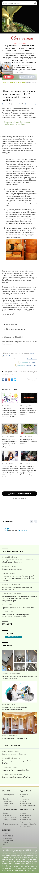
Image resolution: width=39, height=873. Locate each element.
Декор (24, 813)
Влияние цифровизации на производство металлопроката (17, 588)
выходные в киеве (8, 374)
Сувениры (6, 805)
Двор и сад (25, 817)
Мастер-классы (21, 82)
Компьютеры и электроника (11, 817)
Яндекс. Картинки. (32, 359)
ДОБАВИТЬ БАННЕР (13, 636)
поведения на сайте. (31, 365)
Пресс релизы (7, 838)
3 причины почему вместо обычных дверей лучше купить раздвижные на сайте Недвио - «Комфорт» (18, 578)
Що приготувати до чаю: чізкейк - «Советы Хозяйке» (28, 442)
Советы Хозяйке (19, 372)
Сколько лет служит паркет (12, 569)
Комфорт (8, 372)
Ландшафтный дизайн (29, 824)
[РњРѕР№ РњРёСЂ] (12, 379)
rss (4, 845)
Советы (24, 801)
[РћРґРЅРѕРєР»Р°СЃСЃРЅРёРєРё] (9, 379)
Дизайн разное (26, 826)
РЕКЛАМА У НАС (8, 836)
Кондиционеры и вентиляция (12, 824)
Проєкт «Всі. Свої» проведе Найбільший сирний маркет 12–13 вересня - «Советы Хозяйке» (9, 444)
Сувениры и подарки (9, 820)
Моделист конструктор (10, 822)
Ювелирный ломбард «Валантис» (14, 754)
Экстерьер (25, 795)
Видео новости (26, 820)
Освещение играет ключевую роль (14, 738)
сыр (35, 372)
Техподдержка (8, 840)
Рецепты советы (8, 803)
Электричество (7, 815)
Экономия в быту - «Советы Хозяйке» (15, 770)
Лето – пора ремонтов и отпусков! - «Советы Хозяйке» (18, 762)
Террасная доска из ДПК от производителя (18, 608)
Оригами (5, 813)
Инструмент (25, 799)
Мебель (24, 797)
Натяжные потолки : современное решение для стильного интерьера (19, 677)
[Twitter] (15, 379)
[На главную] (21, 39)
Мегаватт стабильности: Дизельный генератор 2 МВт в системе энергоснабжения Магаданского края (19, 598)
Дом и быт (6, 799)
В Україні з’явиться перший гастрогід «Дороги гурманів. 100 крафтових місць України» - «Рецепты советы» (28, 471)
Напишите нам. (32, 362)
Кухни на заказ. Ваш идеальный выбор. (16, 777)
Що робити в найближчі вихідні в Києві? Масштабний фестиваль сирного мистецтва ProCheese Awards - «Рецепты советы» (9, 414)
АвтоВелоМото (26, 803)
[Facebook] (6, 379)
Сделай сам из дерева (29, 805)
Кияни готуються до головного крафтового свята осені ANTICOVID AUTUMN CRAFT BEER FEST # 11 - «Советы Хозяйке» (10, 471)
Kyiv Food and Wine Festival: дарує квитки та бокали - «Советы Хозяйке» (28, 411)
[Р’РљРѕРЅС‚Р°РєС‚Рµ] (3, 379)
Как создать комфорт (8, 82)
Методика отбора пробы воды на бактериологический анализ (14, 708)
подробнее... (19, 72)
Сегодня (5, 834)
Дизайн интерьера (27, 822)
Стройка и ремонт (8, 795)
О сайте (5, 842)
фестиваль (29, 372)
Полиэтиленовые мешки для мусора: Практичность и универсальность (15, 615)
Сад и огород (7, 797)
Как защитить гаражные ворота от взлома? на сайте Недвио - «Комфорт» (19, 561)
